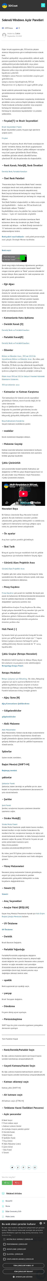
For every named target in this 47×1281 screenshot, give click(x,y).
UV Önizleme (7, 929)
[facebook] (18, 1167)
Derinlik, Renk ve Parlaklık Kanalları (15, 330)
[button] (23, 1277)
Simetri (5, 894)
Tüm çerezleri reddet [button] (23, 1271)
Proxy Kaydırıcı (8, 593)
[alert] (23, 1250)
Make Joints (10, 1216)
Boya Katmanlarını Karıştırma (13, 421)
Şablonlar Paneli (8, 783)
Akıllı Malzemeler (9, 730)
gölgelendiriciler (9, 717)
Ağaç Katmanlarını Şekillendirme (15, 704)
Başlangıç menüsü (9, 770)
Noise (8, 1206)
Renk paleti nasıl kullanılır (13, 237)
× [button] (44, 1223)
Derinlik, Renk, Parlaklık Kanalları (14, 171)
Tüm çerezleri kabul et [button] (23, 1265)
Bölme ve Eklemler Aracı (11, 356)
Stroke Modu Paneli (9, 824)
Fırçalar (5, 138)
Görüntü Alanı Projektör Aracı (13, 569)
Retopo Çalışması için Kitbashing (14, 679)
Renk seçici (6, 250)
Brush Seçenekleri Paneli (12, 127)
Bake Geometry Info (13, 1211)
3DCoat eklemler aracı (10, 385)
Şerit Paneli (6, 805)
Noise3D (9, 1201)
